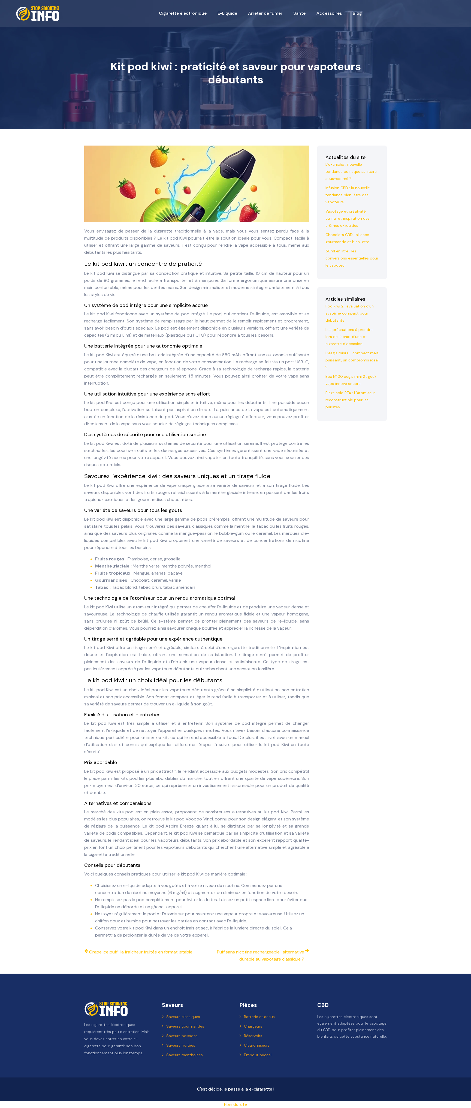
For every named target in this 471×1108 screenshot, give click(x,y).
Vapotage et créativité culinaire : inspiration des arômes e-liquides (347, 218)
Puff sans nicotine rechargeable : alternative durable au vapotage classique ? (260, 955)
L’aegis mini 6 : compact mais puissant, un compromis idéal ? (352, 360)
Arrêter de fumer (265, 13)
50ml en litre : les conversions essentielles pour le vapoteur (351, 258)
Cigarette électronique (183, 13)
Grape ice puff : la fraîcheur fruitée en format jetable (140, 952)
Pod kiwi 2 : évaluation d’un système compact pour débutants (349, 313)
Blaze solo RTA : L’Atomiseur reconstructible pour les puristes (350, 399)
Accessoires (329, 13)
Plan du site (235, 1104)
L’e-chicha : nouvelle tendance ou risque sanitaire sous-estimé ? (351, 171)
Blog (357, 13)
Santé (299, 13)
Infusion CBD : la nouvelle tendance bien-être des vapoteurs (347, 194)
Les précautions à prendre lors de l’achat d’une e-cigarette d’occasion (349, 336)
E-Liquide (227, 13)
